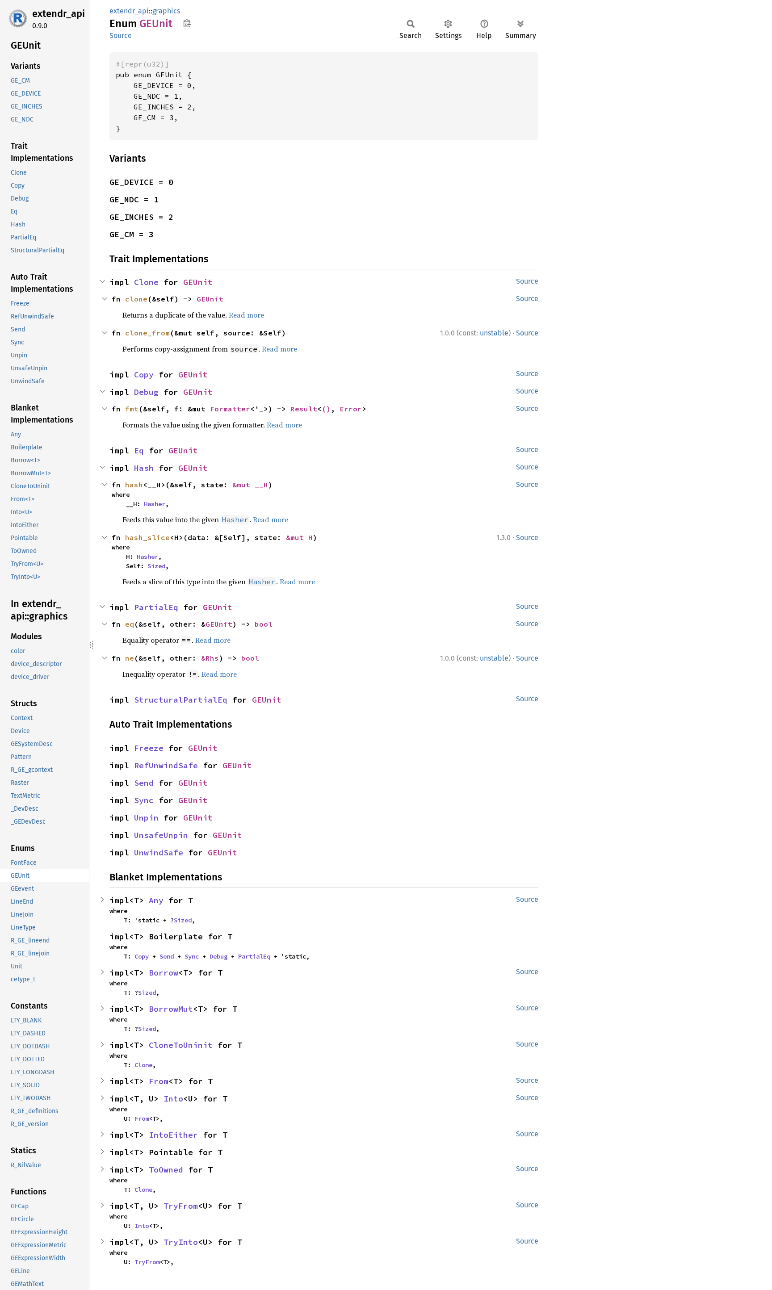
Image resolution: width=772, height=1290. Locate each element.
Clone (146, 282)
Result (303, 408)
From (158, 1081)
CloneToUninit (181, 1045)
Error (351, 408)
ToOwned (166, 1169)
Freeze (149, 748)
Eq (139, 450)
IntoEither (173, 1135)
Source (120, 35)
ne (129, 657)
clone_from (147, 332)
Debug (146, 392)
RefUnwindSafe (166, 765)
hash (134, 484)
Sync (144, 800)
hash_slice (147, 537)
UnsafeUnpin (161, 835)
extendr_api (58, 14)
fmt (131, 408)
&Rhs (210, 657)
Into (173, 1098)
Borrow (163, 973)
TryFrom (181, 1206)
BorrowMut (171, 1009)
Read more (246, 315)
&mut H (299, 537)
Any (156, 900)
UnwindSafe (158, 852)
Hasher (154, 504)
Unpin (146, 818)
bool (264, 624)
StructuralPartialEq (180, 700)
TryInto (181, 1242)
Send (144, 783)
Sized (156, 566)
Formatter (230, 408)
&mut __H (250, 484)
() (326, 408)
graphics (166, 11)
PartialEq (156, 607)
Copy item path (187, 23)
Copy (144, 374)
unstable (494, 333)
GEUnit (198, 282)
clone (136, 298)
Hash (144, 468)
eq (129, 624)
